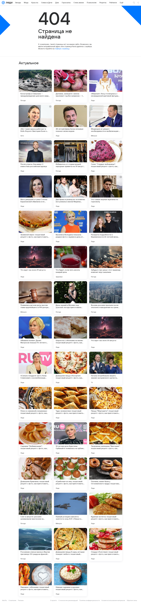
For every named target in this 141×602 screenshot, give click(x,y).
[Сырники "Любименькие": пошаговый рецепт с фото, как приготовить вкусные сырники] (35, 438)
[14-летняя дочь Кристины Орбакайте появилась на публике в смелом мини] (70, 438)
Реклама (21, 600)
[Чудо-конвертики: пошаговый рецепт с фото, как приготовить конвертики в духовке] (70, 403)
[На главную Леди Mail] (8, 2)
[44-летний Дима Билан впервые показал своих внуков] (70, 121)
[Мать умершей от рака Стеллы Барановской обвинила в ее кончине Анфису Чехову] (35, 192)
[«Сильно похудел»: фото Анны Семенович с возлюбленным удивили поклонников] (35, 368)
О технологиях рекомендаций (68, 600)
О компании (12, 600)
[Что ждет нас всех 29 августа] (35, 262)
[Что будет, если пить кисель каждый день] (70, 262)
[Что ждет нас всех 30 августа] (105, 333)
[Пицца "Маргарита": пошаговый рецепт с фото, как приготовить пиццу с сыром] (105, 403)
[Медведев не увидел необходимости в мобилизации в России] (105, 121)
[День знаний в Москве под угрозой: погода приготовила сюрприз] (70, 297)
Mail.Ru (4, 600)
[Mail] (3, 2)
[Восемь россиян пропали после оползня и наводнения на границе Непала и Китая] (105, 297)
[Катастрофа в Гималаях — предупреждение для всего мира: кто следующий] (35, 86)
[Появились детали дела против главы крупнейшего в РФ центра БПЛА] (35, 297)
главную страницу (62, 49)
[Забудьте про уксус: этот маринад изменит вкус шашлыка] (105, 262)
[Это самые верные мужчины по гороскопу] (105, 192)
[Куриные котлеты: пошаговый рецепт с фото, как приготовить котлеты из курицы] (105, 509)
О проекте (53, 600)
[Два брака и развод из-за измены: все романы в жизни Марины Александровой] (70, 192)
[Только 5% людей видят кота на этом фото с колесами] (105, 579)
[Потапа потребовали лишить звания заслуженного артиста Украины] (105, 368)
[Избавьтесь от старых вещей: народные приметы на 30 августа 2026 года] (70, 156)
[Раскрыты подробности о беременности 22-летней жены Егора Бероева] (105, 227)
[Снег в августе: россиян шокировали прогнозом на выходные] (35, 509)
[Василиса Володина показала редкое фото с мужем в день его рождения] (70, 227)
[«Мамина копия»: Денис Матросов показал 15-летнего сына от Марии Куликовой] (35, 333)
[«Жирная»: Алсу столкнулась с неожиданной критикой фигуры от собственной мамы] (105, 86)
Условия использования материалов (113, 600)
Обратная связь (132, 600)
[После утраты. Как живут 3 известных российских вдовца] (35, 156)
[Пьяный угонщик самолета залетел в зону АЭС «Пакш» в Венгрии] (70, 509)
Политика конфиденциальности (89, 600)
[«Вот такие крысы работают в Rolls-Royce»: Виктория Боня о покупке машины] (35, 121)
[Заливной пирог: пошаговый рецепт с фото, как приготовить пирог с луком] (35, 227)
